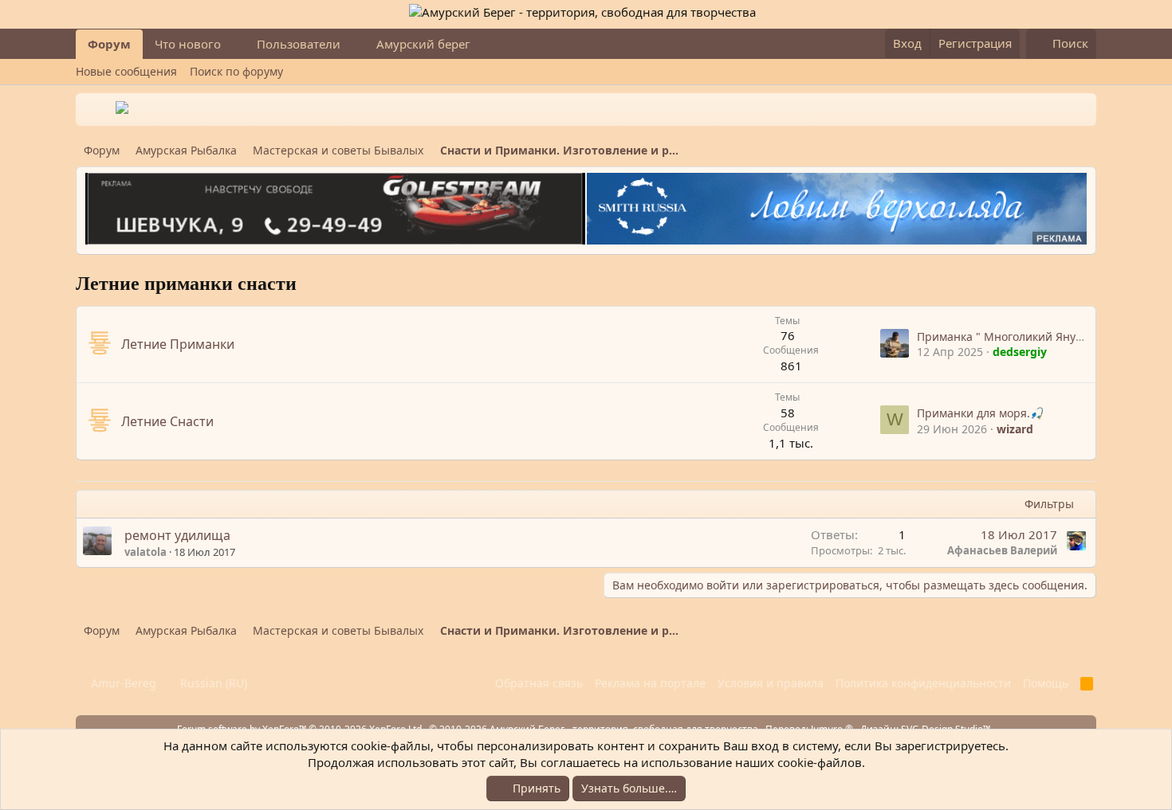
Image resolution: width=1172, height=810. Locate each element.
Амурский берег (423, 44)
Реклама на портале (650, 683)
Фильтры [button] (1049, 503)
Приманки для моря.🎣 (980, 413)
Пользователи (298, 44)
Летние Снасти (167, 421)
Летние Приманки (177, 344)
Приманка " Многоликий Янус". (1003, 336)
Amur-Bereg (122, 683)
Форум (109, 44)
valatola (145, 552)
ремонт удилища (177, 535)
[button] (233, 44)
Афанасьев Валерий (1002, 550)
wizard (1015, 428)
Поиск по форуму (236, 71)
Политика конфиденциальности (923, 683)
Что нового (188, 44)
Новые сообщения (126, 71)
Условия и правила (771, 683)
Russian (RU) (212, 683)
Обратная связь (539, 683)
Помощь (1045, 683)
